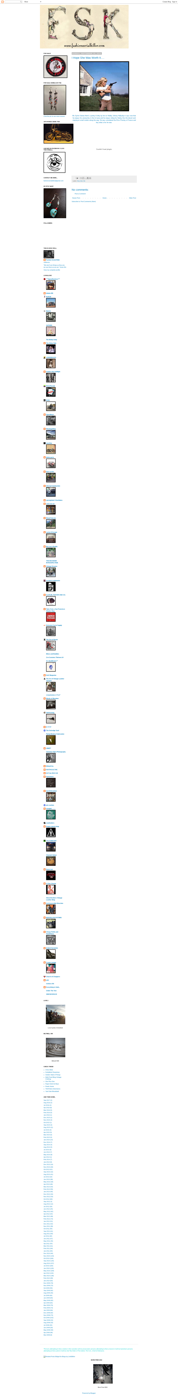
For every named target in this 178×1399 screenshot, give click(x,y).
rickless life (50, 984)
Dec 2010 (47, 1253)
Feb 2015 (47, 1137)
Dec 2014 (47, 1142)
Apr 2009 (47, 1303)
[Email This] (81, 178)
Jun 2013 (47, 1179)
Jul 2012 (46, 1206)
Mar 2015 (47, 1135)
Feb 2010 (47, 1278)
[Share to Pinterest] (90, 178)
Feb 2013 (47, 1189)
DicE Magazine (51, 675)
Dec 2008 (47, 1313)
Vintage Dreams (51, 566)
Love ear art (50, 504)
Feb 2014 (47, 1159)
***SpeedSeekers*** (53, 279)
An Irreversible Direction (54, 903)
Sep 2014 (47, 1145)
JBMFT (48, 748)
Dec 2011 (47, 1224)
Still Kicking (50, 713)
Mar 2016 (47, 1110)
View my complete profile (52, 270)
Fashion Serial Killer (53, 260)
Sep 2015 (47, 1125)
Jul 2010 (46, 1266)
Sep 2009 (47, 1290)
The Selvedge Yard (52, 730)
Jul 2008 (46, 1325)
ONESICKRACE (51, 994)
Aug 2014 (47, 1147)
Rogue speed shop (52, 826)
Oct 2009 (47, 1288)
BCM (48, 400)
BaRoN (48, 297)
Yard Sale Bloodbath (52, 1091)
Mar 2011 (47, 1246)
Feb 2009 (47, 1308)
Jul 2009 (46, 1295)
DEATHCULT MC (52, 770)
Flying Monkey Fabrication (55, 734)
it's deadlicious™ (52, 661)
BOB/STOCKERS (52, 948)
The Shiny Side (51, 343)
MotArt (48, 311)
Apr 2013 (47, 1184)
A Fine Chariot (51, 883)
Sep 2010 (47, 1261)
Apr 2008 (47, 1332)
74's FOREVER (51, 841)
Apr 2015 (47, 1132)
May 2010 (47, 1271)
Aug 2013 (47, 1174)
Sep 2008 (47, 1320)
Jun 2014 (47, 1152)
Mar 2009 (47, 1305)
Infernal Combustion (53, 486)
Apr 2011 (47, 1243)
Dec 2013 (47, 1164)
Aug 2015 (47, 1127)
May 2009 (47, 1300)
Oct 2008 (47, 1318)
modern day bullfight (53, 372)
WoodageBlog (51, 429)
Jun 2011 (47, 1239)
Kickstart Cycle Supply (54, 625)
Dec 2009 (47, 1283)
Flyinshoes (50, 777)
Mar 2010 (47, 1276)
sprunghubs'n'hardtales (54, 500)
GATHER (49, 325)
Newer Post (76, 198)
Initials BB (49, 293)
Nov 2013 (47, 1167)
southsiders (50, 823)
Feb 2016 (47, 1112)
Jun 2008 (47, 1327)
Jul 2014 (46, 1150)
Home (105, 198)
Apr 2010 (47, 1273)
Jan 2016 (47, 1115)
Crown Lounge (51, 962)
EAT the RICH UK (52, 773)
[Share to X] (85, 178)
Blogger (93, 1393)
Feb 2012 (47, 1219)
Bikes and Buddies (52, 654)
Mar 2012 (47, 1216)
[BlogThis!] (83, 178)
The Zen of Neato (52, 639)
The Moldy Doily (51, 340)
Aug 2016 (47, 1103)
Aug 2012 (47, 1204)
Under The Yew (51, 991)
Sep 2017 (47, 1100)
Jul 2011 (46, 1236)
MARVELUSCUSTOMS (54, 917)
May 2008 (47, 1330)
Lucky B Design (51, 532)
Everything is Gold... (53, 987)
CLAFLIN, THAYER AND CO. (56, 595)
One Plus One (50, 1081)
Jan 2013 (47, 1191)
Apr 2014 (47, 1157)
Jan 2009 (47, 1310)
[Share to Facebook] (88, 178)
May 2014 (47, 1155)
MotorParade (50, 386)
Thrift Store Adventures (52, 1089)
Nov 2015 (47, 1120)
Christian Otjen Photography (56, 752)
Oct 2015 (47, 1122)
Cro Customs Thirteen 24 (54, 657)
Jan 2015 (47, 1140)
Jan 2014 (47, 1162)
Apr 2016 (47, 1108)
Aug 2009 (47, 1293)
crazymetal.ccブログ (53, 695)
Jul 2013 (46, 1177)
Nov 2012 (47, 1196)
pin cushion (50, 805)
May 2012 (47, 1211)
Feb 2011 (47, 1248)
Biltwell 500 (55, 1061)
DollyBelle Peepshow (52, 1072)
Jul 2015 (46, 1130)
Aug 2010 (47, 1263)
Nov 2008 (47, 1315)
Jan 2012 (47, 1221)
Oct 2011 (46, 1229)
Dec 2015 (47, 1117)
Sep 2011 (47, 1231)
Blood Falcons (51, 518)
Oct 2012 (47, 1199)
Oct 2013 (47, 1169)
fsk (84, 181)
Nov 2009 (47, 1285)
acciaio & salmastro (53, 580)
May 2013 (47, 1182)
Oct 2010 (47, 1258)
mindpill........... (50, 809)
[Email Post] (76, 178)
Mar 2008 (47, 1335)
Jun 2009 (47, 1298)
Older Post (132, 198)
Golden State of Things (52, 1075)
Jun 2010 (47, 1268)
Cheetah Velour (51, 855)
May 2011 (47, 1241)
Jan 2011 (47, 1251)
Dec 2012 (47, 1194)
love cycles (50, 472)
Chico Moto (49, 1070)
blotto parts (50, 457)
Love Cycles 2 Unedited (55, 1028)
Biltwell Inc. (50, 766)
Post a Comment (80, 194)
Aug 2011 (47, 1234)
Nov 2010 (47, 1256)
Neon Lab (49, 869)
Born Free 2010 (102, 1387)
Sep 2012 (47, 1201)
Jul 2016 (46, 1105)
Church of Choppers (53, 977)
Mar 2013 (47, 1187)
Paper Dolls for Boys (52, 1084)
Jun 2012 (47, 1209)
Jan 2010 (47, 1281)
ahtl (47, 980)
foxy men (80, 181)
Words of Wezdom (52, 698)
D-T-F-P (48, 727)
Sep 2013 (47, 1172)
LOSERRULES (51, 357)
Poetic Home (49, 1086)
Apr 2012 (47, 1214)
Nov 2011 (47, 1226)
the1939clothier (51, 791)
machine (49, 443)
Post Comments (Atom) (88, 201)
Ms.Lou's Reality (52, 546)
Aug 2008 (47, 1322)
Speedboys (50, 414)
